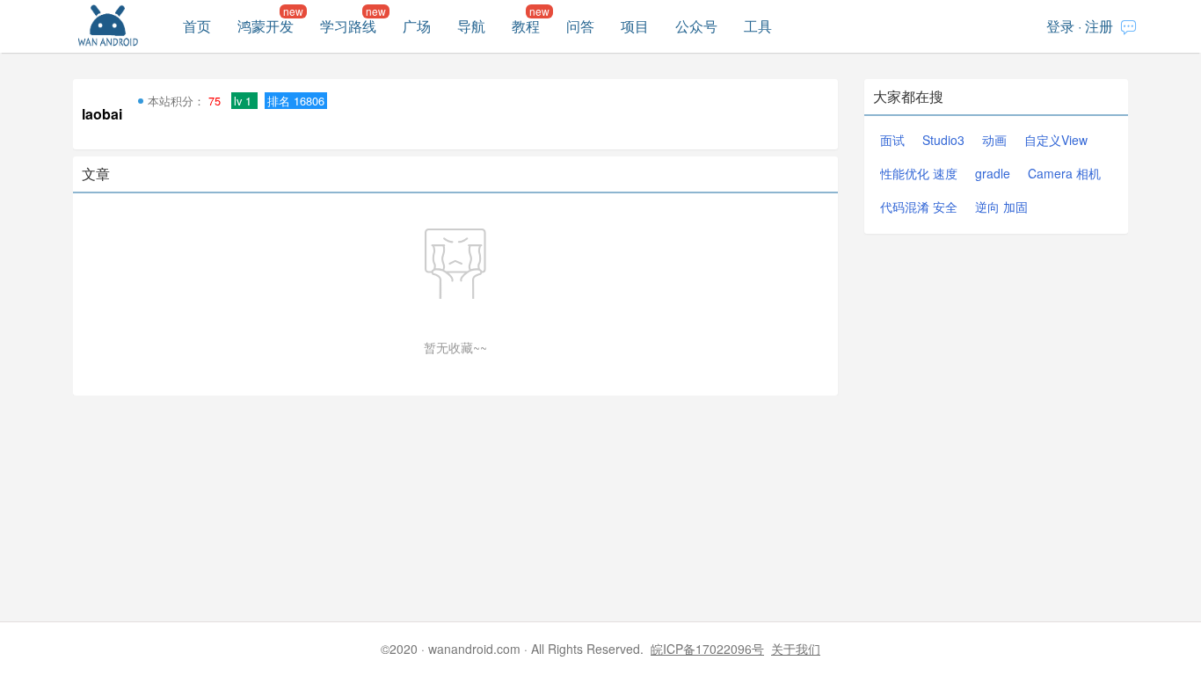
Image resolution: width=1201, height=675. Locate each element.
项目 (635, 26)
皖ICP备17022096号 (707, 648)
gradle (992, 173)
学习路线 (348, 26)
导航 (471, 26)
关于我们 (795, 648)
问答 (580, 26)
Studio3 (943, 140)
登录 (1060, 26)
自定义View (1056, 140)
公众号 (696, 26)
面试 (892, 140)
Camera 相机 (1064, 173)
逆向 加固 (1001, 206)
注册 (1099, 26)
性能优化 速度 (918, 173)
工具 (758, 26)
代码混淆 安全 (918, 206)
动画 (994, 140)
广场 (417, 26)
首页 (197, 26)
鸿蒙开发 (265, 26)
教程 (526, 26)
